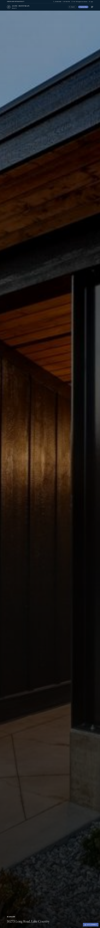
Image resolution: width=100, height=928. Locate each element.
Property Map (83, 7)
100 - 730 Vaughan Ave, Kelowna (80, 1)
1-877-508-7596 (66, 1)
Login (92, 1)
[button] (92, 7)
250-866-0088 (58, 1)
